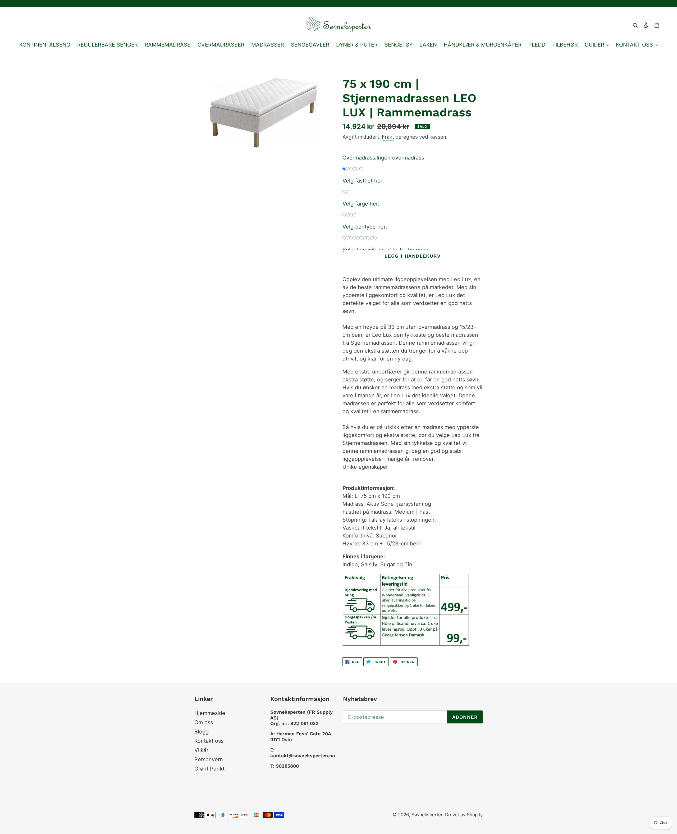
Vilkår (201, 750)
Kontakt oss (208, 741)
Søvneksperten (427, 814)
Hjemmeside (209, 713)
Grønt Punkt (209, 768)
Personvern (208, 759)
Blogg (201, 731)
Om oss (203, 722)
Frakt (388, 137)
